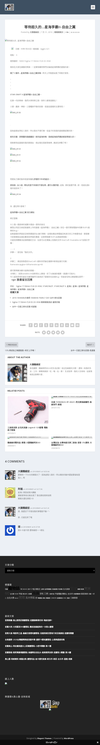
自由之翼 (30, 289)
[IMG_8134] (15, 194)
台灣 (42, 589)
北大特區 (30, 597)
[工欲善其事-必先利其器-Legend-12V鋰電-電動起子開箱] (28, 410)
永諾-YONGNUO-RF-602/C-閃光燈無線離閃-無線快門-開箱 (71, 403)
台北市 (70, 594)
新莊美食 (84, 594)
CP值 (33, 589)
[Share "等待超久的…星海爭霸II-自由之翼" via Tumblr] (46, 325)
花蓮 (6, 589)
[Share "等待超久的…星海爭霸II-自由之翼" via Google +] (41, 325)
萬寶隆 (40, 598)
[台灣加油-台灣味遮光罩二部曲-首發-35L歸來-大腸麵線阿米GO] (71, 438)
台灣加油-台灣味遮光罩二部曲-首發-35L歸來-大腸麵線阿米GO (71, 443)
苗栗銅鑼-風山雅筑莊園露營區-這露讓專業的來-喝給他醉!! (28, 620)
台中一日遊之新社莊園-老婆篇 (24, 306)
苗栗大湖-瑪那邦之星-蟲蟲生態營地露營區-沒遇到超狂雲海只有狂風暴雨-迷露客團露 (39, 633)
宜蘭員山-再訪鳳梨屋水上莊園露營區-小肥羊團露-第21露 (28, 646)
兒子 (29, 589)
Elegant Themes (44, 738)
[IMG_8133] (15, 149)
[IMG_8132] (15, 161)
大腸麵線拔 (34, 32)
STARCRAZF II (60, 286)
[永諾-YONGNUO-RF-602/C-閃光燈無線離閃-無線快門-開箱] (71, 397)
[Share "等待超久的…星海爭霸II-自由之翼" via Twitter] (35, 325)
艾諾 (89, 594)
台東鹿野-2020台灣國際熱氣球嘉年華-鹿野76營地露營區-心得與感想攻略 (35, 639)
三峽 (46, 593)
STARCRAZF (48, 286)
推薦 (35, 593)
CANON (54, 598)
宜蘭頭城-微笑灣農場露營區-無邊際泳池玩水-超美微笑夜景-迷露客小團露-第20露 (38, 652)
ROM (16, 594)
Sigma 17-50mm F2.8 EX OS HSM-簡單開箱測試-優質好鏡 (36, 302)
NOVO (25, 589)
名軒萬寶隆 (47, 589)
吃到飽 (60, 589)
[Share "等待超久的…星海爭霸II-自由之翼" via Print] (77, 325)
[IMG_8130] (15, 112)
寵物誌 (14, 588)
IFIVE (64, 598)
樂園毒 (48, 598)
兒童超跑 (55, 589)
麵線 (73, 588)
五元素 (12, 594)
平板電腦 (58, 594)
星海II (75, 286)
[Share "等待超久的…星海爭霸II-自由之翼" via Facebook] (30, 325)
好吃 (41, 593)
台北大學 (10, 598)
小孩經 (29, 594)
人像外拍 (51, 594)
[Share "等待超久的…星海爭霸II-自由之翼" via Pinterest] (51, 325)
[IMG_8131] (15, 155)
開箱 (22, 597)
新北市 (25, 594)
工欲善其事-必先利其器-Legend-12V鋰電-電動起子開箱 (28, 428)
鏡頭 (79, 589)
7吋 (21, 589)
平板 (20, 594)
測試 (68, 598)
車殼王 (37, 589)
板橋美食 (60, 598)
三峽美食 (74, 598)
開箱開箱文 (58, 32)
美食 (44, 598)
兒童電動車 (77, 594)
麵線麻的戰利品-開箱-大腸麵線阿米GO (24, 442)
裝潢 (82, 589)
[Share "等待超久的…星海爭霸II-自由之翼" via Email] (72, 325)
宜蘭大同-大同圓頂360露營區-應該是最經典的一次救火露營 (29, 626)
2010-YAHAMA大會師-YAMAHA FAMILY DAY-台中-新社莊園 (37, 298)
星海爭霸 (82, 286)
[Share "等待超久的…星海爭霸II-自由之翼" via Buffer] (61, 325)
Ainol (16, 598)
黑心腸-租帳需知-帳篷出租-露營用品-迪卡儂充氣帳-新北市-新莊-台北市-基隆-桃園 (38, 659)
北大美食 (66, 589)
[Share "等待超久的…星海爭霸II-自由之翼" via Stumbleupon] (67, 325)
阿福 (20, 488)
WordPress (69, 738)
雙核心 (64, 594)
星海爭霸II (22, 289)
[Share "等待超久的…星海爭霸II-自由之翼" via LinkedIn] (56, 325)
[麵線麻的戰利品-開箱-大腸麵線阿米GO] (28, 438)
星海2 (69, 286)
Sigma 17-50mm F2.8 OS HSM (29, 286)
